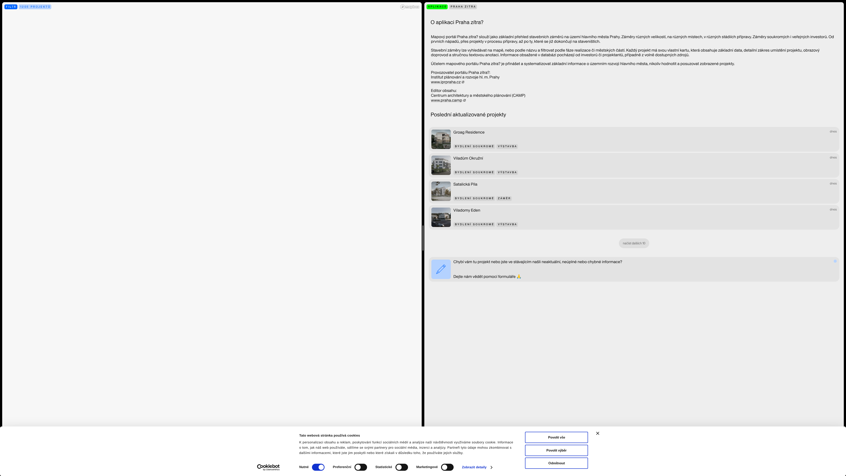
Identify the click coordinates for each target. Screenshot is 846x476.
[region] (212, 238)
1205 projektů (35, 7)
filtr (11, 7)
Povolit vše (556, 437)
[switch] (360, 467)
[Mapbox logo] (409, 6)
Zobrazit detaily (474, 467)
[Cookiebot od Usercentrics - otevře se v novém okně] (270, 467)
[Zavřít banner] (597, 433)
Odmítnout (556, 463)
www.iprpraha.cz (446, 82)
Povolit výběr (556, 450)
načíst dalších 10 (634, 243)
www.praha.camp (446, 100)
